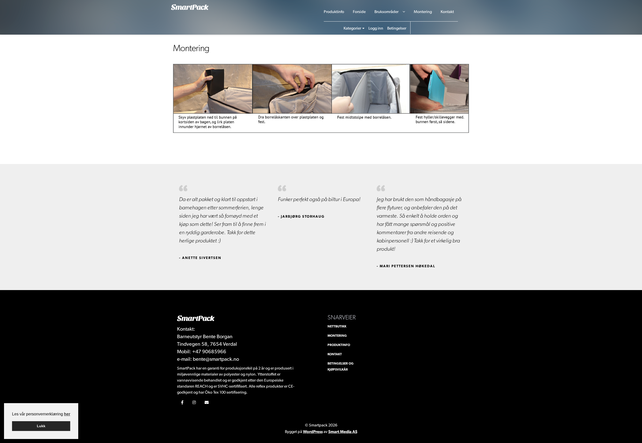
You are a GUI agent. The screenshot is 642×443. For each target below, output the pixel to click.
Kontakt (447, 11)
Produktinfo (334, 11)
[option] (222, 223)
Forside (359, 11)
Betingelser (396, 28)
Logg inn (375, 28)
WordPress (313, 431)
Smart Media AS (342, 431)
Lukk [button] (41, 426)
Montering (423, 11)
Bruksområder (386, 11)
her (67, 414)
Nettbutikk (337, 326)
